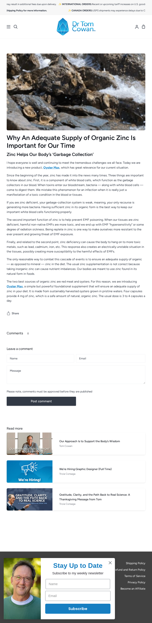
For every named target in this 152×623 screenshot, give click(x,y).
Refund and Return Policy (129, 569)
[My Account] (135, 27)
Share (15, 313)
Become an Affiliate (132, 588)
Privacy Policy (136, 582)
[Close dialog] (110, 563)
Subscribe (77, 608)
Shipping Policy (135, 563)
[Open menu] (5, 27)
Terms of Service (134, 576)
